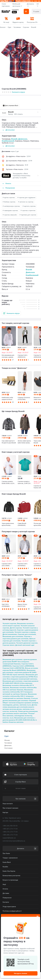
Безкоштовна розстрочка (11, 875)
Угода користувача (9, 906)
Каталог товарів (20, 788)
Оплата (5, 889)
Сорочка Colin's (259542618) (23, 666)
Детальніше (10, 130)
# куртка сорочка (9, 197)
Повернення (7, 898)
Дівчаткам (7, 745)
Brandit (14, 139)
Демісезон (22, 139)
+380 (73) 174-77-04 (10, 832)
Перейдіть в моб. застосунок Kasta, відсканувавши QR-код (25, 961)
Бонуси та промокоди (10, 880)
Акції (4, 884)
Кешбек (5, 867)
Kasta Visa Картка (9, 871)
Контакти (6, 902)
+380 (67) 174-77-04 (10, 829)
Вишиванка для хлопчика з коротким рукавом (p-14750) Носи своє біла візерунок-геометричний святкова (20, 677)
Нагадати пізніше (20, 973)
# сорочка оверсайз (10, 215)
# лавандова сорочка (10, 210)
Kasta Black (7, 862)
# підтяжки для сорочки (28, 215)
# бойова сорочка (9, 202)
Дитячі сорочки (16, 628)
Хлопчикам (8, 748)
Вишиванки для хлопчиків (13, 636)
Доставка (6, 893)
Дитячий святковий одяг (24, 645)
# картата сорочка (29, 206)
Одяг (6, 736)
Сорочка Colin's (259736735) (13, 668)
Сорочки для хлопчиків (27, 634)
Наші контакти (8, 803)
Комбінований (8, 141)
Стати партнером (6, 5)
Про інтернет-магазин (10, 808)
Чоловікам (8, 743)
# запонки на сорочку (25, 202)
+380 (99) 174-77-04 (10, 835)
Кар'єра (5, 812)
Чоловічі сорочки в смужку (25, 632)
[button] (11, 313)
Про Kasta (6, 853)
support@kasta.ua (9, 838)
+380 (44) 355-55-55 (10, 826)
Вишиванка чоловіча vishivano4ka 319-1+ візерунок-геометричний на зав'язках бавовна (20, 696)
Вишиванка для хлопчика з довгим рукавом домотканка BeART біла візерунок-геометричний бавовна (20, 662)
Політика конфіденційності (12, 911)
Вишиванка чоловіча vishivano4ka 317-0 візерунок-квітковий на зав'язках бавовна (18, 692)
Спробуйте (15, 10)
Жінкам (7, 740)
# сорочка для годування (26, 197)
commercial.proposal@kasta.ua (14, 841)
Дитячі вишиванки (10, 634)
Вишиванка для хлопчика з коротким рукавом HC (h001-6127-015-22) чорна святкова (20, 672)
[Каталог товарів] (26, 11)
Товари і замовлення (10, 858)
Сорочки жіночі (8, 645)
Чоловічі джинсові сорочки (27, 643)
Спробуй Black (20, 782)
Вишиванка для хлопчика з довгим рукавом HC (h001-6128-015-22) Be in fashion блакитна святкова (20, 720)
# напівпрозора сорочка (11, 206)
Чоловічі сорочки (9, 623)
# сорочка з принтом (28, 210)
